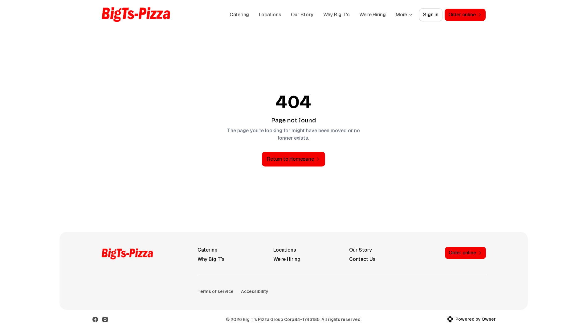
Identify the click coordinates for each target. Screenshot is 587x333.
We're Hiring (372, 14)
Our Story (302, 14)
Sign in (430, 14)
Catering (239, 14)
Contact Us (362, 259)
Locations (270, 14)
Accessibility (254, 291)
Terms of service (216, 291)
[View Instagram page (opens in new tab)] (105, 319)
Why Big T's (336, 14)
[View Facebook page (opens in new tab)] (95, 319)
